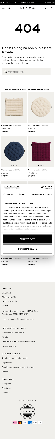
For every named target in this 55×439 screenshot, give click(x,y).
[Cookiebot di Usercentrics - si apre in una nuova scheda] (41, 187)
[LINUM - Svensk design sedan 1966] (27, 8)
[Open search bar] (9, 8)
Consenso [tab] (8, 194)
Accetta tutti (27, 239)
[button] (3, 8)
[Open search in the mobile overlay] (8, 8)
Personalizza (26, 249)
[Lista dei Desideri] (45, 7)
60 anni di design (26, 2)
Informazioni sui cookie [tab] (41, 194)
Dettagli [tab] (22, 194)
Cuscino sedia (11, 125)
